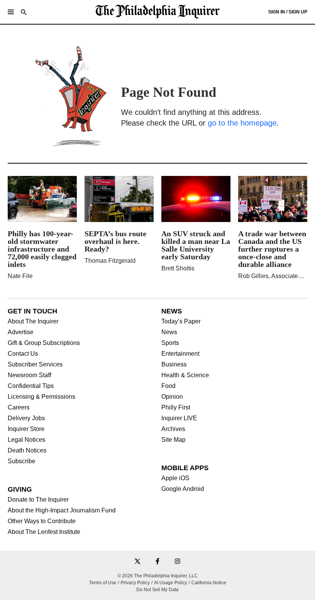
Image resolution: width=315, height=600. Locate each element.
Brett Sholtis (177, 268)
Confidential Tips (31, 386)
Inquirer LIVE (179, 418)
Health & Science (185, 375)
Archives (173, 429)
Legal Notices (26, 440)
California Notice (208, 582)
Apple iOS (175, 478)
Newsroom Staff (29, 375)
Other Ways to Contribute (42, 521)
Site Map (173, 440)
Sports (170, 343)
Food (168, 386)
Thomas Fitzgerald (110, 260)
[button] (11, 12)
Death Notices (27, 451)
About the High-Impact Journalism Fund (62, 510)
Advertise (20, 332)
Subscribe (21, 461)
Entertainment (180, 354)
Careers (19, 407)
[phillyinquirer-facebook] (157, 561)
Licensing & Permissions (41, 397)
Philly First (175, 407)
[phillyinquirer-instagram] (177, 561)
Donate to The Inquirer (38, 500)
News (169, 332)
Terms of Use (102, 582)
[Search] (24, 12)
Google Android (182, 489)
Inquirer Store (26, 429)
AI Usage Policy (170, 582)
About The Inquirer (33, 321)
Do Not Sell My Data (157, 589)
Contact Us (23, 354)
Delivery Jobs (26, 418)
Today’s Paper (181, 321)
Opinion (172, 397)
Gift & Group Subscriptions (44, 343)
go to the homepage (242, 123)
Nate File (20, 276)
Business (174, 364)
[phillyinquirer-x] (137, 561)
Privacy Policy (135, 582)
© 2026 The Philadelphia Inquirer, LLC (158, 575)
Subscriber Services (35, 364)
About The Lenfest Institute (44, 532)
